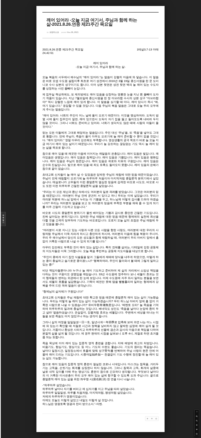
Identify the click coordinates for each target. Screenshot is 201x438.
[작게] (197, 420)
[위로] (197, 425)
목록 (3, 219)
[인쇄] (197, 434)
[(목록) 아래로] (197, 429)
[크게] (197, 416)
